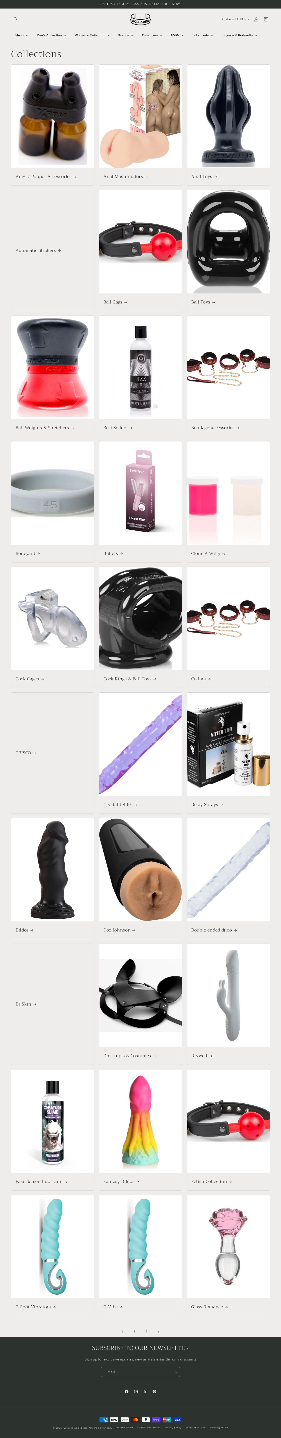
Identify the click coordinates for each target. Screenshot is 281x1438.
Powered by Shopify (100, 1428)
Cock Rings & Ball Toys (127, 679)
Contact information (148, 1427)
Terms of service (195, 1427)
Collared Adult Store (75, 1428)
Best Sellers (115, 428)
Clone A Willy (206, 553)
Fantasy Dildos (118, 1181)
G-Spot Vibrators (33, 1307)
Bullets (110, 553)
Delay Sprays (204, 804)
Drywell (199, 1056)
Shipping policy (219, 1427)
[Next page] (158, 1332)
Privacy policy (173, 1427)
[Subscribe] (175, 1372)
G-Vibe (110, 1307)
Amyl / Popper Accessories (44, 176)
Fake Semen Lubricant (39, 1181)
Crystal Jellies (118, 804)
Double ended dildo (211, 930)
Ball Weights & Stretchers (42, 428)
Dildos (22, 930)
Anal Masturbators (123, 176)
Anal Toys (201, 176)
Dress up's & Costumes (127, 1056)
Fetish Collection (209, 1181)
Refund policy (125, 1427)
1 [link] (122, 1332)
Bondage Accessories (213, 428)
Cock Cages (27, 679)
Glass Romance (207, 1307)
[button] (16, 19)
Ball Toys (200, 302)
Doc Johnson (117, 930)
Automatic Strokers (36, 250)
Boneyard (25, 553)
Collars (198, 679)
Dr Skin (23, 1004)
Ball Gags (112, 302)
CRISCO (23, 753)
